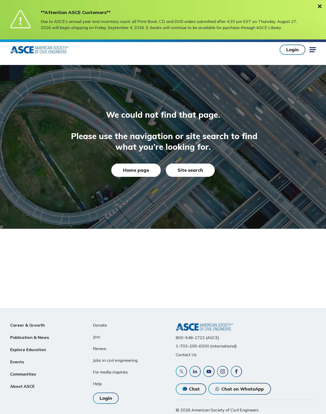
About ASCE (22, 386)
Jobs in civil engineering (115, 360)
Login (292, 49)
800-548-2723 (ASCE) (197, 337)
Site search (190, 170)
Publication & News (29, 337)
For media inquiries (110, 372)
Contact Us (186, 354)
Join (96, 336)
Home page (136, 170)
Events (17, 361)
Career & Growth (27, 325)
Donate (100, 325)
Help (97, 383)
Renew (99, 348)
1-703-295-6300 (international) (206, 346)
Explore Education (28, 349)
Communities (23, 374)
